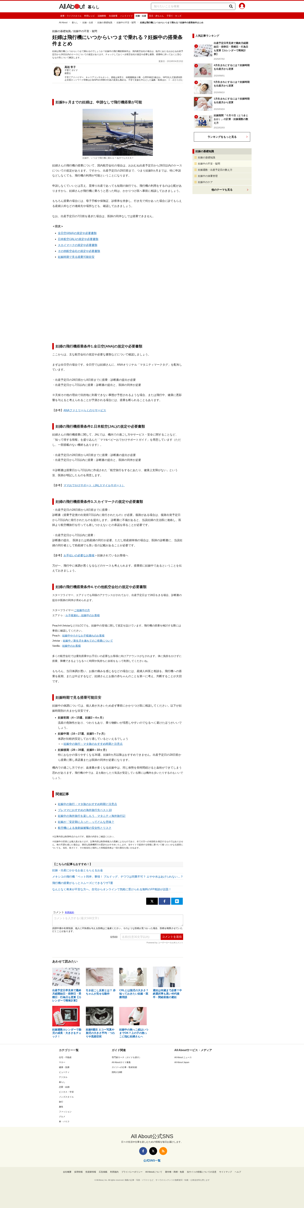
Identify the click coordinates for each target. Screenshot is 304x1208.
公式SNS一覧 (152, 1160)
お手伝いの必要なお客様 (79, 555)
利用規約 (114, 1172)
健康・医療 (64, 1067)
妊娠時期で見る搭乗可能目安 (76, 256)
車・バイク (64, 1121)
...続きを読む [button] (177, 80)
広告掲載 (103, 1172)
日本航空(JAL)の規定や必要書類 (78, 239)
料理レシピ (89, 16)
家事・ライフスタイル (70, 16)
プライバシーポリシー (131, 1172)
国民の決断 (117, 1072)
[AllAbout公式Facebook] (143, 1151)
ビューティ (64, 1072)
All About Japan (181, 1062)
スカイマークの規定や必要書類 (77, 245)
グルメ (62, 1116)
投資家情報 (91, 1172)
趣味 (61, 1106)
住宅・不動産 (65, 1057)
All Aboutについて (153, 1172)
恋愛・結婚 (64, 1087)
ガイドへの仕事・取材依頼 (124, 1067)
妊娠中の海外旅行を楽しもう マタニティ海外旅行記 (91, 815)
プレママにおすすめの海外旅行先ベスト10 (85, 810)
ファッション (65, 1111)
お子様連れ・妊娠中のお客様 (82, 615)
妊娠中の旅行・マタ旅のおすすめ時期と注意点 (93, 743)
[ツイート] (152, 901)
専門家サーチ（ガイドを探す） (126, 1057)
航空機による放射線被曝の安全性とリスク (84, 827)
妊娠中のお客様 (71, 645)
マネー (62, 1062)
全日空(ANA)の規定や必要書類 (77, 233)
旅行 (61, 1102)
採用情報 (78, 1172)
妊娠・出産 (141, 16)
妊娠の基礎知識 (104, 22)
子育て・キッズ (174, 16)
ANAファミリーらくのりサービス (85, 410)
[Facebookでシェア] (164, 901)
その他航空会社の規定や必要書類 (79, 251)
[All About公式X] (153, 1151)
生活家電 (113, 16)
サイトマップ (225, 1172)
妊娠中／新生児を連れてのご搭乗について (88, 640)
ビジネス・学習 (66, 1092)
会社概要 (67, 1172)
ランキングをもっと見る (222, 136)
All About (63, 22)
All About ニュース (183, 1057)
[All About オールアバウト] (72, 7)
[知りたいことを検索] (231, 6)
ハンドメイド (126, 16)
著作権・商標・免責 (174, 1172)
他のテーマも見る (222, 189)
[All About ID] (242, 6)
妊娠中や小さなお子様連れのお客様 (83, 635)
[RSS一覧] (163, 1151)
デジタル (63, 1077)
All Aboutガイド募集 (121, 1062)
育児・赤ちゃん (156, 16)
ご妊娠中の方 (82, 610)
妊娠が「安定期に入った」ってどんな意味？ (86, 821)
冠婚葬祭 (102, 16)
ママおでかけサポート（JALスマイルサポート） (94, 485)
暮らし (94, 7)
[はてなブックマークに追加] (177, 901)
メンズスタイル (66, 1097)
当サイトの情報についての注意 (201, 1172)
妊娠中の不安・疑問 (126, 22)
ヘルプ (238, 1172)
